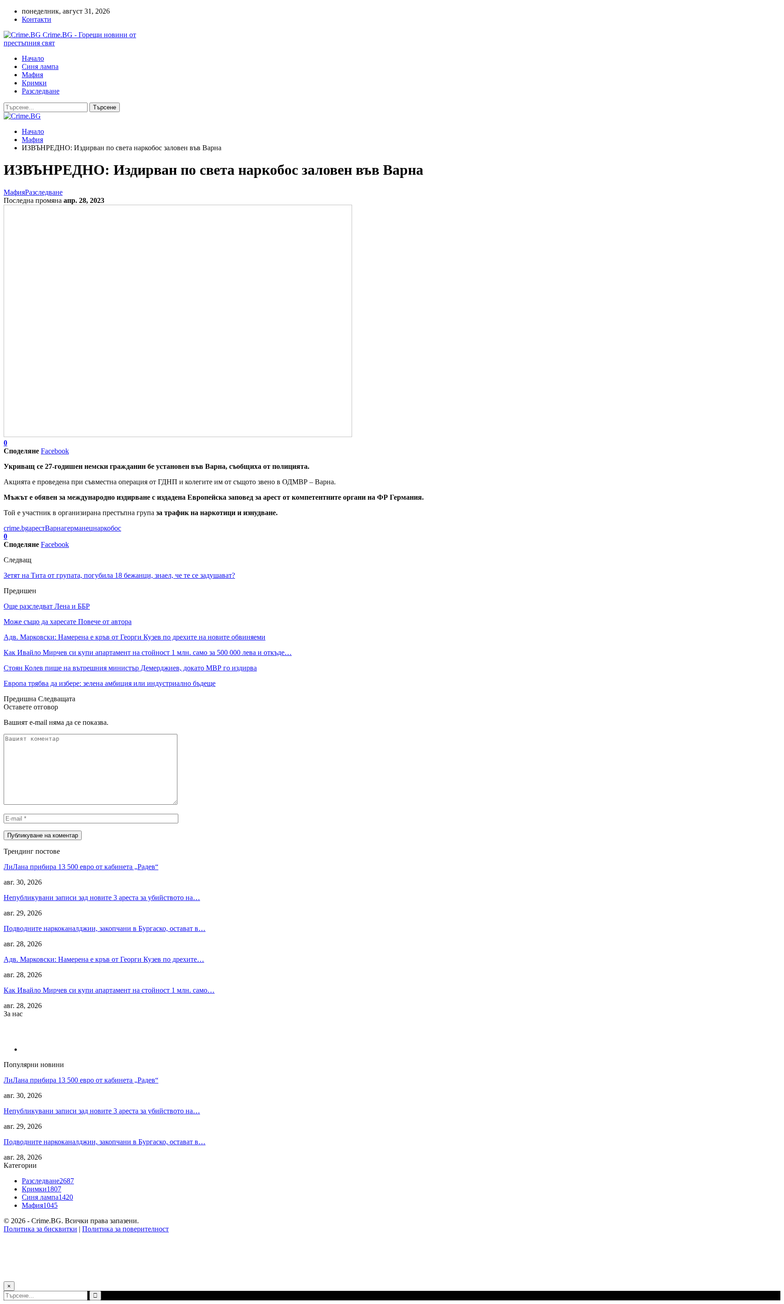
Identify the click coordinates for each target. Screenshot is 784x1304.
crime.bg (16, 528)
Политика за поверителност (125, 1229)
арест (37, 528)
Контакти (36, 19)
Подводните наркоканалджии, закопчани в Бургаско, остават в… (105, 928)
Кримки (34, 83)
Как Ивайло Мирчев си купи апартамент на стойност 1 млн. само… (109, 990)
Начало (33, 58)
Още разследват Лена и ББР (47, 606)
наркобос (107, 528)
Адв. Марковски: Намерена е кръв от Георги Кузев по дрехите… (104, 959)
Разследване (40, 91)
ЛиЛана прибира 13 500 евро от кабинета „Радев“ (81, 867)
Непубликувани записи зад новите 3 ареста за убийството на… (102, 897)
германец (78, 528)
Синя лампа (40, 66)
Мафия (32, 75)
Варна (54, 528)
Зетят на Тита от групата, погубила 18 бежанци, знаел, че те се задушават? (119, 575)
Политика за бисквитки (40, 1229)
